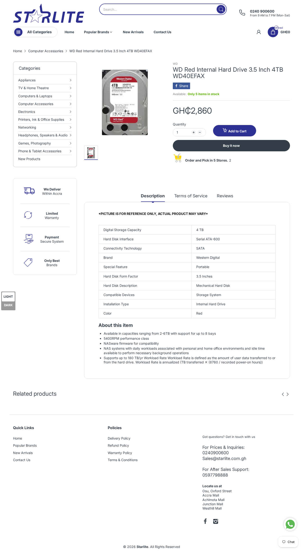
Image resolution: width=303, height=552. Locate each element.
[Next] (283, 394)
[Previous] (287, 394)
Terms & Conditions (123, 460)
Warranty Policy (120, 453)
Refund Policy (118, 445)
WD (175, 63)
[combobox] (163, 9)
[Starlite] (48, 13)
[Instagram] (215, 522)
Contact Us (21, 460)
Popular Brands (25, 445)
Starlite (142, 547)
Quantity (179, 124)
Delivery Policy (119, 438)
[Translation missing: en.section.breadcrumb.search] (221, 9)
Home (17, 438)
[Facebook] (205, 522)
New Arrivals (23, 453)
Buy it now (231, 146)
